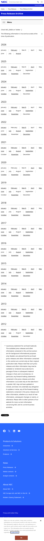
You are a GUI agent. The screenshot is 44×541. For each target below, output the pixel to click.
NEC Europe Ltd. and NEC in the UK (15, 493)
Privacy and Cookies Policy (10, 513)
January (3, 87)
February (14, 50)
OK (21, 538)
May (40, 148)
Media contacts (8, 472)
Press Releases (12, 9)
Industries (6, 446)
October (4, 74)
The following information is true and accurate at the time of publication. (19, 35)
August (18, 53)
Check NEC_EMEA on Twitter (10, 30)
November (14, 74)
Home (3, 9)
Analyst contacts (8, 476)
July (10, 111)
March (24, 87)
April (32, 67)
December (26, 134)
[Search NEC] (38, 2)
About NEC (6, 489)
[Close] (40, 520)
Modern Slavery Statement (12, 497)
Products (6, 454)
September (29, 90)
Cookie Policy (15, 532)
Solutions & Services (10, 450)
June (2, 70)
